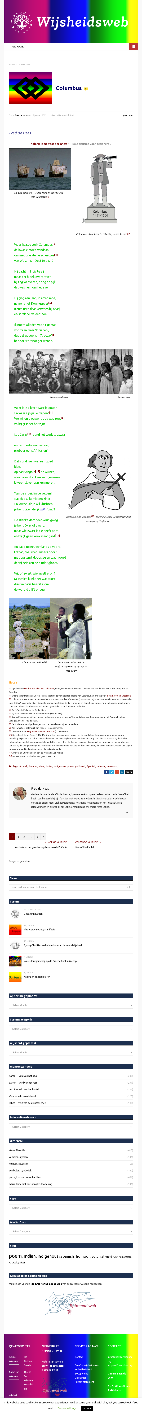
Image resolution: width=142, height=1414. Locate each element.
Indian (49, 766)
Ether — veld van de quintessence (27, 1103)
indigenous (60, 766)
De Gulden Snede (28, 1361)
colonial (101, 766)
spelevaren (127, 115)
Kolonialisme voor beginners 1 (50, 143)
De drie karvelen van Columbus (39, 689)
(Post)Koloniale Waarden (118, 696)
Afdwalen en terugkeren (37, 976)
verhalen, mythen (18, 1157)
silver (42, 766)
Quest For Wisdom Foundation (28, 1380)
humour (33, 766)
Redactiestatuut (83, 1369)
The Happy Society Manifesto (39, 929)
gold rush (80, 766)
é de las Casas (48, 731)
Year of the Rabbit (84, 847)
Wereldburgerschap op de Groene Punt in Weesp (50, 961)
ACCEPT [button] (87, 1408)
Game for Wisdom (14, 1374)
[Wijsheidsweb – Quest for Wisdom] (71, 22)
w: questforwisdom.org (120, 1365)
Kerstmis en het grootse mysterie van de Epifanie (41, 847)
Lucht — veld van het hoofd (24, 1089)
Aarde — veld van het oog (23, 1076)
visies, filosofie (17, 1150)
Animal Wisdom (13, 1359)
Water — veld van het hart (23, 1082)
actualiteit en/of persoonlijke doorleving (30, 1184)
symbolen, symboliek (20, 1170)
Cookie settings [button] (67, 1408)
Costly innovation (33, 913)
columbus (112, 766)
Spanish (91, 766)
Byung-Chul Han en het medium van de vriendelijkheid (53, 945)
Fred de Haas (21, 115)
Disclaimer (80, 1377)
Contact (79, 1357)
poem (71, 766)
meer (129, 772)
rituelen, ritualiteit (18, 1163)
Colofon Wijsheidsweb (87, 1365)
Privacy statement (84, 1382)
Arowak (23, 766)
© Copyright (81, 1373)
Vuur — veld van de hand (22, 1096)
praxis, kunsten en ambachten (25, 1177)
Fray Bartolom (34, 731)
